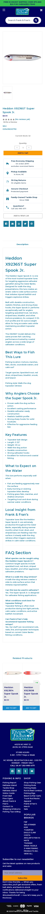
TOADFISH (28, 830)
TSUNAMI (28, 843)
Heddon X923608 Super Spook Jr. (31, 692)
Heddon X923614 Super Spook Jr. (11, 692)
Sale (26, 809)
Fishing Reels (30, 788)
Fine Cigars (8, 798)
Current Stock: (22, 136)
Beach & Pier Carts (32, 796)
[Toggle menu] (6, 9)
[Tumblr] (25, 771)
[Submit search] (36, 20)
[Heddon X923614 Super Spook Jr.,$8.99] (12, 673)
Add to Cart (11, 708)
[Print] (19, 224)
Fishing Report (9, 783)
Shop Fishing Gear (32, 783)
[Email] (12, 224)
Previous (5, 682)
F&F (25, 822)
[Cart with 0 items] (38, 9)
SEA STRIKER (30, 824)
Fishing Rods (30, 785)
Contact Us (8, 806)
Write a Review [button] (10, 122)
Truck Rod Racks (32, 798)
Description (22, 244)
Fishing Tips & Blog (11, 812)
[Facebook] (6, 224)
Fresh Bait (7, 796)
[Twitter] (25, 224)
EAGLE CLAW (30, 832)
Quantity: (23, 143)
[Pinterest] (31, 224)
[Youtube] (32, 771)
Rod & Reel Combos (33, 790)
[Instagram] (19, 771)
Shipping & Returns (11, 809)
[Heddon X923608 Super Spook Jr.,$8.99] (32, 673)
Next (37, 682)
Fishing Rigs (29, 793)
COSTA (27, 835)
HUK (26, 827)
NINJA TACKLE (30, 846)
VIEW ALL (28, 854)
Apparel (27, 801)
